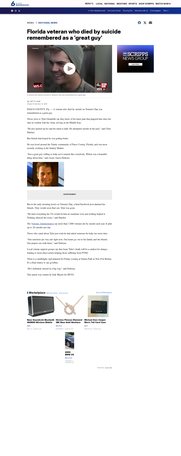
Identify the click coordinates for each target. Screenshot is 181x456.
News (30, 23)
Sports (133, 3)
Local (99, 3)
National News (48, 23)
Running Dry (128, 10)
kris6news (16, 11)
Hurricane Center (114, 10)
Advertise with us (141, 10)
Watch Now (162, 3)
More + (166, 10)
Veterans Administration (42, 223)
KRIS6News (12, 11)
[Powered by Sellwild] (108, 368)
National (109, 3)
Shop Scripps (146, 3)
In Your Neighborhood (97, 10)
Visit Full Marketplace (104, 293)
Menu (88, 4)
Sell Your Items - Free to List (57, 293)
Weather (122, 3)
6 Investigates (155, 10)
